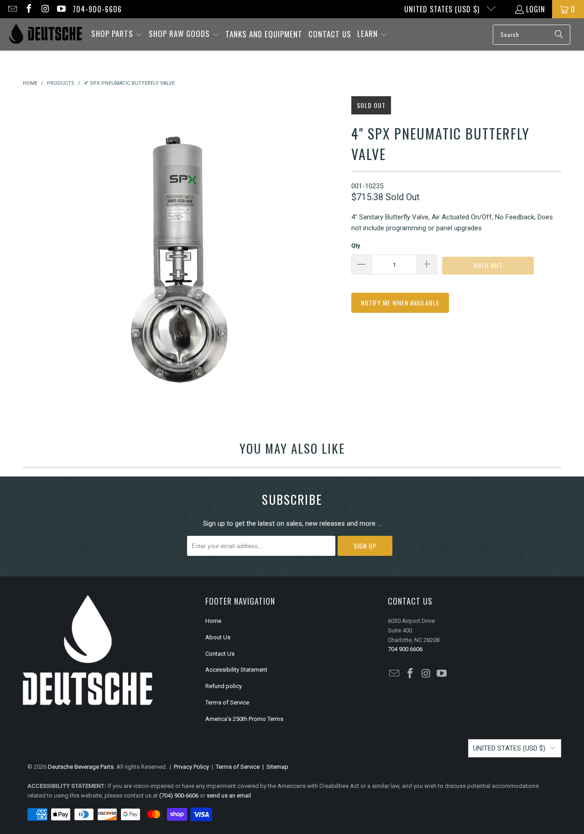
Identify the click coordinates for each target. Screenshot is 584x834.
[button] (117, 34)
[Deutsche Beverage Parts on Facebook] (28, 9)
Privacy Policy (191, 766)
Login (535, 9)
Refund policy (223, 686)
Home (213, 620)
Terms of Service (227, 702)
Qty (355, 245)
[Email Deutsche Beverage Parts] (12, 9)
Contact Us (220, 653)
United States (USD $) (443, 9)
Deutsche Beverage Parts (81, 766)
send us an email (229, 795)
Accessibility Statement (236, 669)
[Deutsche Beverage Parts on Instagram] (45, 9)
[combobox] (531, 35)
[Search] (559, 35)
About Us (217, 637)
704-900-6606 (97, 9)
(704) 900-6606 (178, 795)
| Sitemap (274, 766)
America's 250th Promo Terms (244, 718)
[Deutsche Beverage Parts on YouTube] (61, 9)
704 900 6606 (405, 649)
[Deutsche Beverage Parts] (45, 34)
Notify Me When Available (400, 302)
